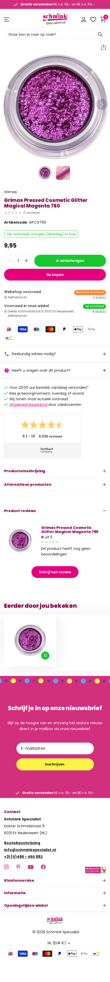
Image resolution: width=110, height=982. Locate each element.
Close (55, 880)
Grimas (10, 192)
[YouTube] (30, 867)
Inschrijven (55, 764)
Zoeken (100, 34)
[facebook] (43, 867)
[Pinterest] (18, 867)
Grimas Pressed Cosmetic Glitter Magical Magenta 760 (69, 529)
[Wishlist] (93, 19)
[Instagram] (6, 867)
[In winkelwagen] (45, 655)
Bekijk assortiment (7, 19)
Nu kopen (55, 274)
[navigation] (45, 173)
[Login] (83, 19)
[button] (101, 47)
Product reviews (20, 510)
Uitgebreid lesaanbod (28, 404)
